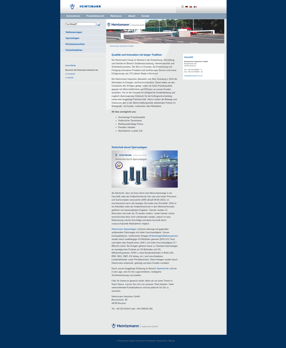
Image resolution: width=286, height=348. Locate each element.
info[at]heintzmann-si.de (193, 76)
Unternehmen (73, 16)
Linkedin (70, 78)
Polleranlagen (156, 236)
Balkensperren (170, 236)
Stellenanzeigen (74, 32)
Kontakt (145, 16)
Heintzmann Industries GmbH (122, 46)
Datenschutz (162, 341)
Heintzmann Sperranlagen (124, 229)
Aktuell (131, 16)
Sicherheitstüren (74, 50)
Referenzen (116, 16)
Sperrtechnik (163, 268)
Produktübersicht (95, 16)
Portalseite (151, 341)
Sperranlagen (72, 38)
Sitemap (171, 341)
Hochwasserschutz (75, 44)
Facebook (71, 74)
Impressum (140, 341)
